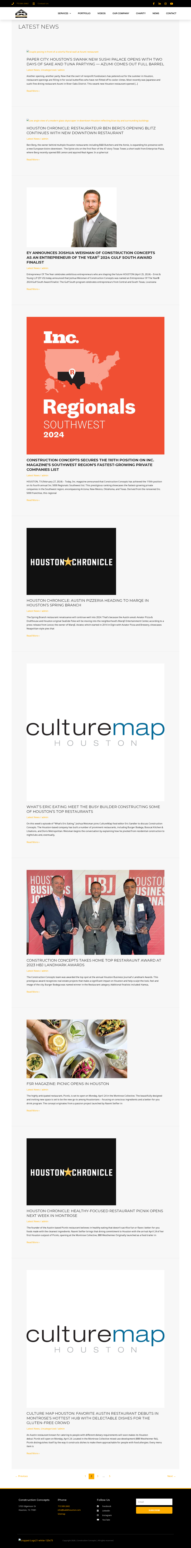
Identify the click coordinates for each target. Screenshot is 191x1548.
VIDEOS (101, 13)
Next (171, 1476)
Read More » (33, 91)
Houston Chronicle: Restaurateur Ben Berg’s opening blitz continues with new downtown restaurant (91, 130)
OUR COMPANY (121, 13)
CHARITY (141, 13)
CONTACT (171, 13)
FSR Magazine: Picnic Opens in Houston (68, 1084)
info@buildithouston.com (69, 1510)
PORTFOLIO (84, 13)
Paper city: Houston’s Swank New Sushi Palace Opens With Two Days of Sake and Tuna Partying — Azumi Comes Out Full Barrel (95, 61)
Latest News (33, 69)
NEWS (156, 13)
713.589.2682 (64, 1506)
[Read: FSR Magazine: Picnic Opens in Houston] (77, 1048)
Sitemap (61, 1514)
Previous (21, 1476)
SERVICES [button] (63, 13)
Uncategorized (48, 69)
